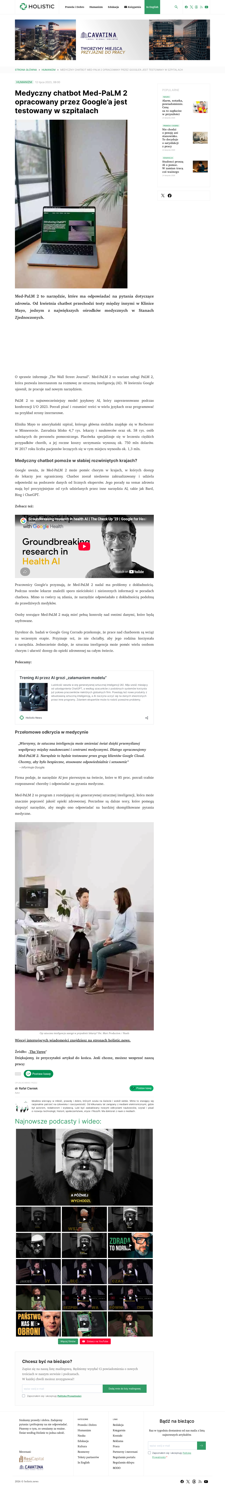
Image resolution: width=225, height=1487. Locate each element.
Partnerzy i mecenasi (125, 1451)
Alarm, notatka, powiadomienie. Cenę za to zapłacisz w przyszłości (172, 107)
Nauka (81, 1435)
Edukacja (113, 7)
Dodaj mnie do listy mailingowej (125, 1388)
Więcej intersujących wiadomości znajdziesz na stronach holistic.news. (73, 1040)
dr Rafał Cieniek (26, 1088)
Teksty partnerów (88, 1457)
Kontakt (117, 1435)
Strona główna (26, 69)
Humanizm (96, 7)
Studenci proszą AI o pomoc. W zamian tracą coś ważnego (172, 166)
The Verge (38, 1052)
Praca (116, 1446)
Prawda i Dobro (74, 7)
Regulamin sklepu (123, 1462)
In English (152, 7)
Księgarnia (119, 1430)
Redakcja (118, 1425)
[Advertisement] (84, 349)
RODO (117, 1468)
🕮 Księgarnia (132, 7)
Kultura (82, 1446)
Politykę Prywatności (69, 1396)
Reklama (118, 1441)
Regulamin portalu (124, 1457)
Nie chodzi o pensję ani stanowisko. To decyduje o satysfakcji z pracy (170, 138)
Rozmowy (83, 1451)
